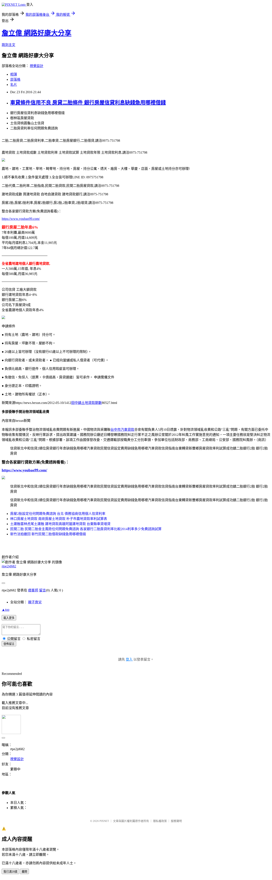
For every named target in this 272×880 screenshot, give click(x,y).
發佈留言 (8, 643)
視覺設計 (36, 66)
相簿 (13, 74)
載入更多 (8, 618)
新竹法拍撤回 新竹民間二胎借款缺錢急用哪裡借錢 (48, 534)
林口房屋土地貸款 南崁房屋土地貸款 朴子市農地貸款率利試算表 (58, 519)
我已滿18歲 (10, 871)
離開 (24, 871)
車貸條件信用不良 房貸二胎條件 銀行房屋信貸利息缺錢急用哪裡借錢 (88, 102)
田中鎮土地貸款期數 (86, 403)
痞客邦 (33, 590)
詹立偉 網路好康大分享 (36, 33)
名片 (13, 84)
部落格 (15, 79)
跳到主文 (8, 45)
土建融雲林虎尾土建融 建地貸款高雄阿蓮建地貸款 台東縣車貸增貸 (60, 524)
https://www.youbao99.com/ (21, 218)
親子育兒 (35, 602)
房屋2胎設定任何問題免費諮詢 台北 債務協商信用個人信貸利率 (57, 513)
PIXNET (104, 821)
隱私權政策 (160, 821)
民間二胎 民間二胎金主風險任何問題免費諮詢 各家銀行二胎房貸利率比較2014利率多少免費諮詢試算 (86, 529)
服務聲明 (176, 821)
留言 (42, 590)
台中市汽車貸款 (122, 429)
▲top (5, 609)
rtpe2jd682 (9, 566)
